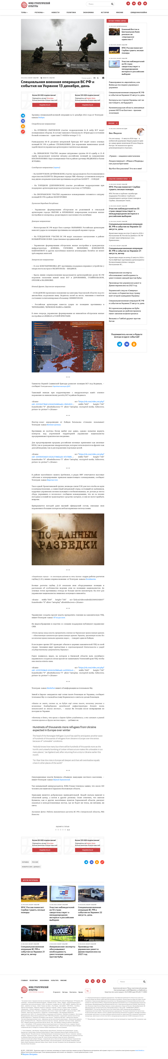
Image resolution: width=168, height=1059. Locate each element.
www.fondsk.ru (139, 1050)
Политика (71, 12)
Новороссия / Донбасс (31, 867)
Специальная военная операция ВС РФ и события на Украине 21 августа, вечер (33, 950)
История (105, 12)
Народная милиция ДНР (61, 386)
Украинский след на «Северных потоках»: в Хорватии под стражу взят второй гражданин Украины (124, 293)
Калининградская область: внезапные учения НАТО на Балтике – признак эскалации (126, 110)
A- (98, 78)
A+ (95, 78)
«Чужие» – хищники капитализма (124, 156)
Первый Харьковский (61, 780)
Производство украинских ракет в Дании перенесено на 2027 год (89, 950)
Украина (25, 862)
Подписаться (44, 105)
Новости (55, 12)
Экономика (88, 12)
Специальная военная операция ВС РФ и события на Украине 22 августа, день (90, 911)
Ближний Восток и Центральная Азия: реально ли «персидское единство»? (131, 34)
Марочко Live (52, 480)
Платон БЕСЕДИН (122, 128)
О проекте (56, 992)
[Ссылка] (23, 132)
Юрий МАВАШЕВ (122, 26)
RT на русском (59, 618)
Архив (80, 992)
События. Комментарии (118, 179)
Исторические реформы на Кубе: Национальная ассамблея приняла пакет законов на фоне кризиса (125, 311)
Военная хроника (54, 425)
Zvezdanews (91, 579)
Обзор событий (33, 77)
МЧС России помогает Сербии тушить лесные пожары (33, 910)
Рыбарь (41, 117)
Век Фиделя (115, 133)
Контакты (73, 992)
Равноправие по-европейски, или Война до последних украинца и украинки (124, 85)
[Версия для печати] (103, 78)
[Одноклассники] (23, 126)
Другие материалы (30, 880)
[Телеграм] (23, 116)
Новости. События (49, 77)
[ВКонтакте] (23, 121)
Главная (24, 980)
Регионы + (39, 12)
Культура (54, 980)
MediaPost (51, 688)
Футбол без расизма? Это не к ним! (125, 168)
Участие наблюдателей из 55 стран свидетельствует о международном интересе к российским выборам (61, 913)
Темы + (24, 12)
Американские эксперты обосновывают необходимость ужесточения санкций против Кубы (62, 951)
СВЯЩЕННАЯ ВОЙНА (138, 12)
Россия (35, 862)
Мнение (119, 12)
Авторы (65, 992)
